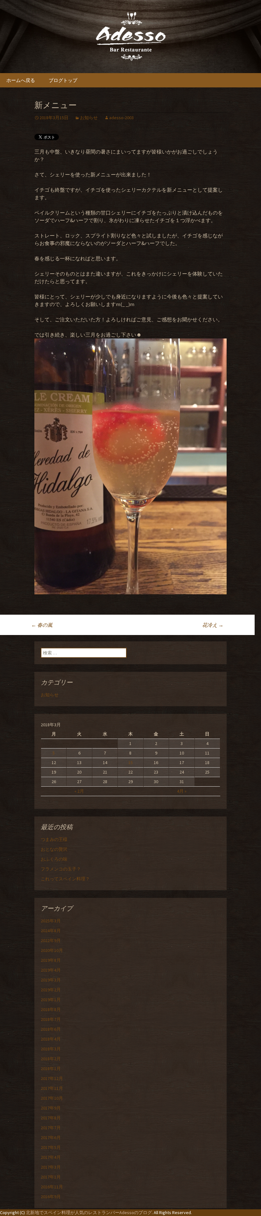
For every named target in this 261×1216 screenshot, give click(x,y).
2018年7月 (51, 1019)
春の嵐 (42, 625)
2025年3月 (51, 921)
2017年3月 (51, 1167)
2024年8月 (51, 930)
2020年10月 (52, 950)
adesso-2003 (121, 117)
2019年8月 (51, 960)
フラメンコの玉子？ (61, 869)
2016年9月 (51, 1196)
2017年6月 (51, 1137)
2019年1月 (51, 999)
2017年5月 (51, 1147)
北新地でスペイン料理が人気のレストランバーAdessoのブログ (89, 1212)
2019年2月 (51, 990)
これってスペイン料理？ (65, 879)
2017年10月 (52, 1098)
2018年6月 (51, 1029)
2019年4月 (51, 970)
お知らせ (89, 117)
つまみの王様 (54, 839)
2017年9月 (51, 1108)
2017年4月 (51, 1157)
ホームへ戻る (20, 80)
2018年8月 (51, 1009)
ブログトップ (63, 80)
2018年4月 (51, 1039)
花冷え (212, 625)
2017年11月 (52, 1088)
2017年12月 (52, 1078)
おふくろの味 (54, 859)
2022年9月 (51, 940)
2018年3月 (51, 1049)
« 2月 (79, 791)
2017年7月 (51, 1128)
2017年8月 (51, 1118)
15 (130, 762)
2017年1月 (51, 1177)
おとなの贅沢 (54, 849)
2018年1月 (51, 1068)
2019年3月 (51, 980)
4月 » (182, 791)
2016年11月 (52, 1187)
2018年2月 (51, 1059)
